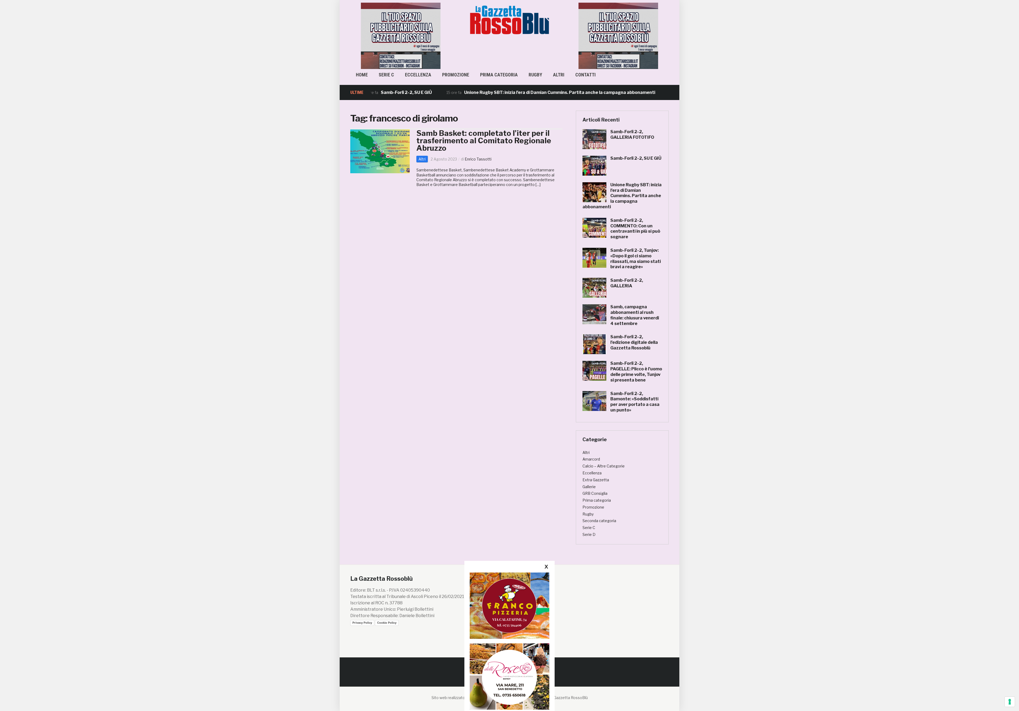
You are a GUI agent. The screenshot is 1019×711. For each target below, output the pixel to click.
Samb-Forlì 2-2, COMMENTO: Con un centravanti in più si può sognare (635, 228)
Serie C (386, 74)
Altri (558, 74)
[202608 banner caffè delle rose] (509, 676)
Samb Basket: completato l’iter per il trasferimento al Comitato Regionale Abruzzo (483, 141)
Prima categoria (499, 74)
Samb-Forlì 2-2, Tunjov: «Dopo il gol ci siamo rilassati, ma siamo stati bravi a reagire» (635, 258)
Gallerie (589, 486)
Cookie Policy (386, 623)
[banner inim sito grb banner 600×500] (401, 35)
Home (362, 74)
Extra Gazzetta (595, 480)
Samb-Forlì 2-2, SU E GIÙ (374, 92)
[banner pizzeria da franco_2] (509, 605)
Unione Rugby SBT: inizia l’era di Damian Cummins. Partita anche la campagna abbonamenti (527, 92)
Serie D (588, 534)
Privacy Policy (362, 623)
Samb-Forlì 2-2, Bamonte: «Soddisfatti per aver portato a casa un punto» (634, 402)
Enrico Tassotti (478, 159)
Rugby (535, 74)
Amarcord (591, 459)
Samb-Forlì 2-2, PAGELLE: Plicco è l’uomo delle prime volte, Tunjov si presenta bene (636, 371)
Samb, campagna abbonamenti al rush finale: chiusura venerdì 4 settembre (634, 315)
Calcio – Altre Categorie (603, 466)
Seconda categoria (599, 520)
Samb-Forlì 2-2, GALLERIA (626, 283)
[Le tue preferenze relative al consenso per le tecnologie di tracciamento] (1010, 702)
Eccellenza (418, 74)
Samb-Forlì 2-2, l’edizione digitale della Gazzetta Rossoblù (634, 342)
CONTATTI (585, 74)
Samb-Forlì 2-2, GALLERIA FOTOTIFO (632, 134)
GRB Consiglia (594, 493)
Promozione (455, 74)
